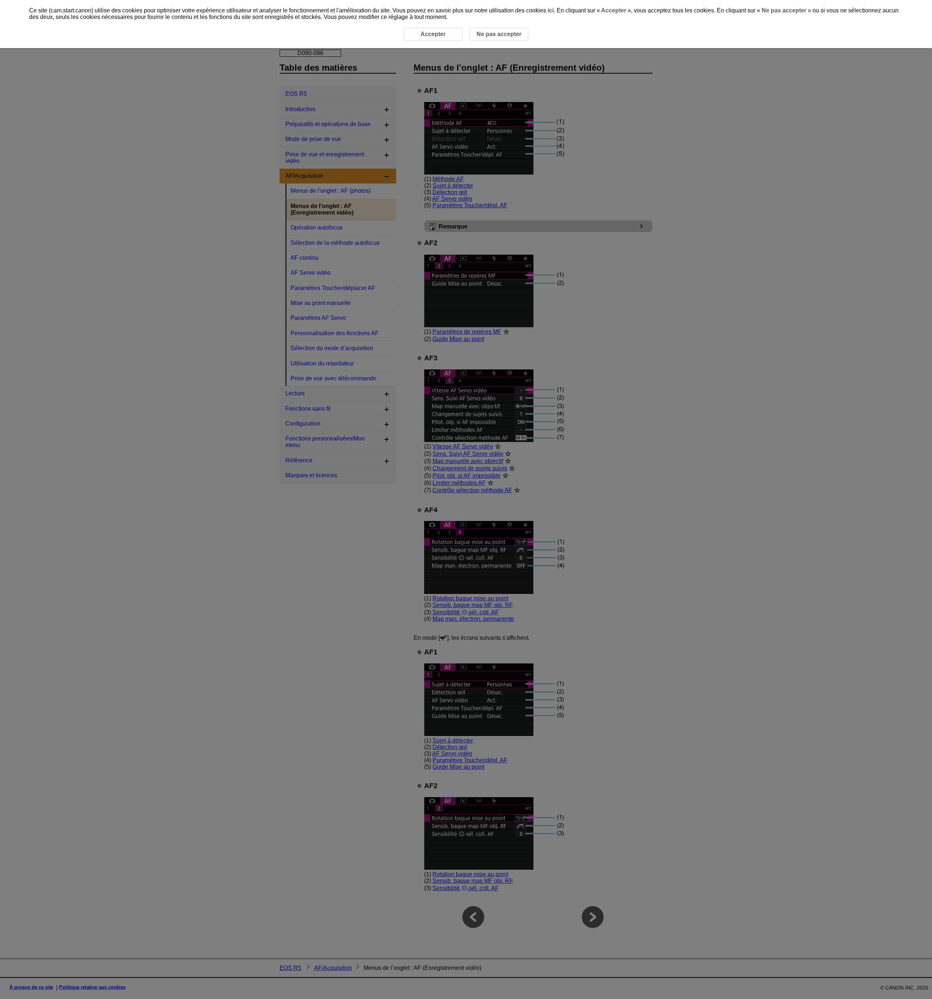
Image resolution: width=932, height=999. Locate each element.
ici (551, 10)
